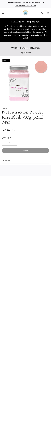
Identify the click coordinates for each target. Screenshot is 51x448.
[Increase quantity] (14, 142)
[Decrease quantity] (4, 142)
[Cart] (48, 12)
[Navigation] (2, 12)
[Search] (42, 12)
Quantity (6, 138)
